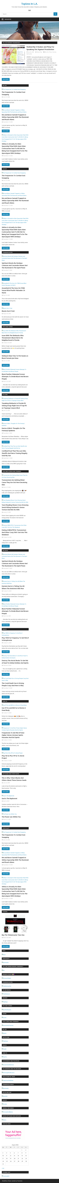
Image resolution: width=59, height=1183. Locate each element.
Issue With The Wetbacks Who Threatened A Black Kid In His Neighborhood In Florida (13, 337)
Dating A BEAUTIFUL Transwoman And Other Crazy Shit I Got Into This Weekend (14, 532)
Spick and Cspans (8, 326)
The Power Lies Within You (11, 817)
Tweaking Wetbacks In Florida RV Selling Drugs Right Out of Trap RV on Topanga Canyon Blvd (14, 405)
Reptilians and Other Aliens (11, 773)
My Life (46, 52)
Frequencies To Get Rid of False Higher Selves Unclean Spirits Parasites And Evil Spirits (13, 735)
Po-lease (5, 394)
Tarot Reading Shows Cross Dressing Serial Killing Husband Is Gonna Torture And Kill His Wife (15, 507)
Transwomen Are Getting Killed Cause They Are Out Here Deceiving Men (14, 482)
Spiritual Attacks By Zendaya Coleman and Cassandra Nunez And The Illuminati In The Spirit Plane (14, 265)
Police (50, 52)
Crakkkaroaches (8, 252)
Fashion (5, 911)
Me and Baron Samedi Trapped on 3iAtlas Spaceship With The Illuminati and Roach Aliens (15, 117)
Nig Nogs (5, 550)
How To (5, 701)
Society (54, 52)
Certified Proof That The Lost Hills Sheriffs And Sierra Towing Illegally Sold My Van (14, 453)
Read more (6, 79)
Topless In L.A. (29, 3)
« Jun (3, 1168)
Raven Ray (39, 52)
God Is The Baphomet (9, 798)
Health (5, 629)
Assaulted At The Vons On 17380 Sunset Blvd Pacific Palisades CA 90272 (13, 290)
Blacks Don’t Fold (8, 311)
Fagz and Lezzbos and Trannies (12, 471)
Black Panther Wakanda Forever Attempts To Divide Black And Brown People (15, 376)
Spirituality (29, 54)
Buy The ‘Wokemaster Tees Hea (13, 935)
